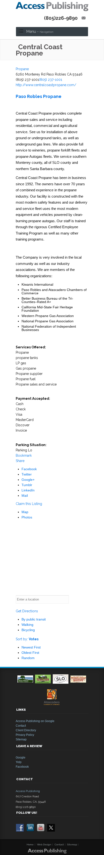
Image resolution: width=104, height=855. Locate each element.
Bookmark (24, 455)
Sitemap (21, 739)
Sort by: (27, 639)
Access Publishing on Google (35, 721)
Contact (21, 725)
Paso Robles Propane (38, 96)
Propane (22, 69)
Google (20, 757)
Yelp (19, 762)
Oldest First (30, 653)
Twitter (27, 474)
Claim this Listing (29, 504)
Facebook (29, 469)
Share (20, 461)
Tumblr (27, 485)
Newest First (31, 647)
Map (25, 512)
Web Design (44, 844)
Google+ (28, 480)
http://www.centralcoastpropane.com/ (46, 85)
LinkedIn (28, 490)
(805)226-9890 (61, 18)
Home (30, 844)
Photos (27, 517)
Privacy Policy (25, 735)
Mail (25, 495)
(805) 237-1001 (50, 80)
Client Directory (26, 730)
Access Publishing (28, 791)
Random (28, 658)
